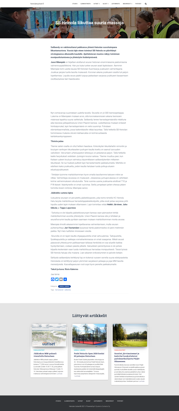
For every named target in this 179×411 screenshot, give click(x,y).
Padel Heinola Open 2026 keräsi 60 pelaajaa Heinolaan (89, 354)
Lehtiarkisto (116, 3)
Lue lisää (59, 374)
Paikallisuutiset (39, 350)
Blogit (105, 3)
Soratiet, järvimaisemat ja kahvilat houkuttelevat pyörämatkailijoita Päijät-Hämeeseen (127, 357)
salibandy (67, 290)
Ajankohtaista (85, 3)
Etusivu (75, 3)
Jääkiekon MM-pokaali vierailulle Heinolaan (45, 354)
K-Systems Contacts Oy (102, 406)
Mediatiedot (127, 3)
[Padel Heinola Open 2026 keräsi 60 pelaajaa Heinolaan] (89, 335)
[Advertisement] (89, 96)
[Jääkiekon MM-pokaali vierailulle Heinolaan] (49, 335)
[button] (99, 3)
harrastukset (59, 290)
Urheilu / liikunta (64, 286)
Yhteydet (138, 3)
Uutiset (96, 3)
